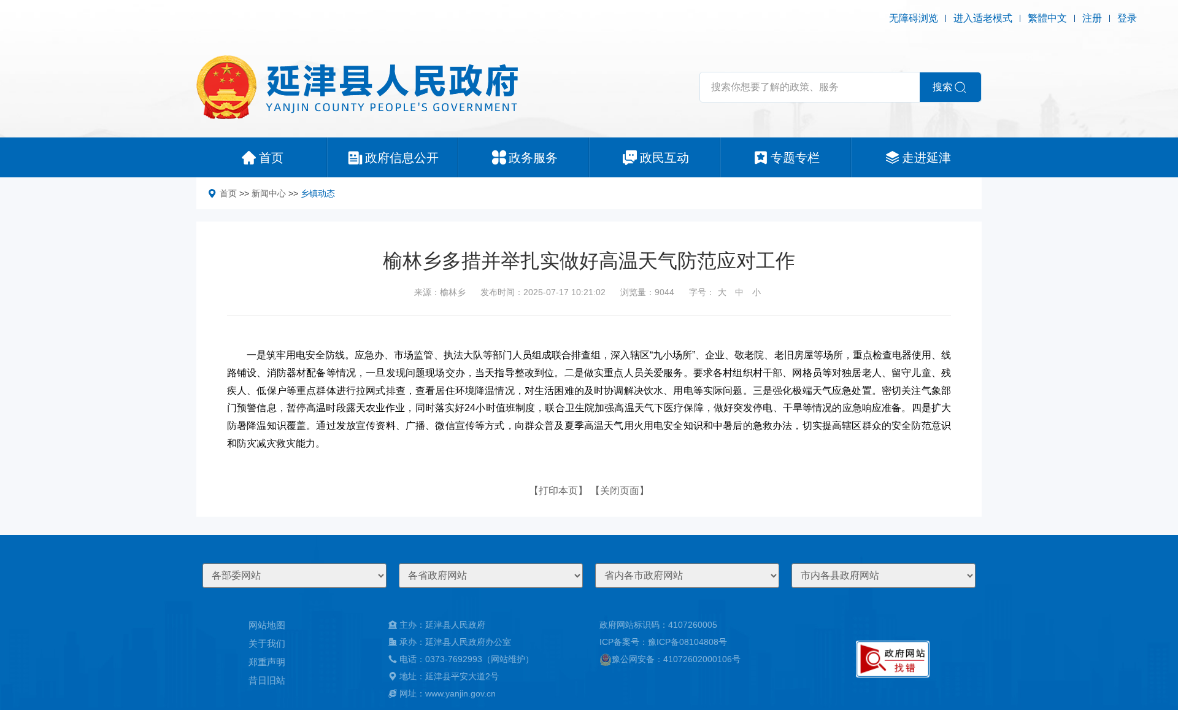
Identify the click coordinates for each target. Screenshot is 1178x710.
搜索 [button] (942, 87)
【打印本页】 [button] (558, 490)
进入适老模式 (982, 18)
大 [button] (722, 292)
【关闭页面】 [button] (619, 490)
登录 (1127, 18)
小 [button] (756, 292)
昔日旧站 (266, 680)
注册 (1092, 18)
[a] (893, 659)
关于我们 (266, 643)
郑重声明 (266, 662)
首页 (228, 193)
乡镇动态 (318, 193)
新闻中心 (269, 193)
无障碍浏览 (913, 18)
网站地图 (266, 625)
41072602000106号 (702, 659)
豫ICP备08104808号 (687, 642)
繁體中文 (1047, 18)
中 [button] (739, 292)
